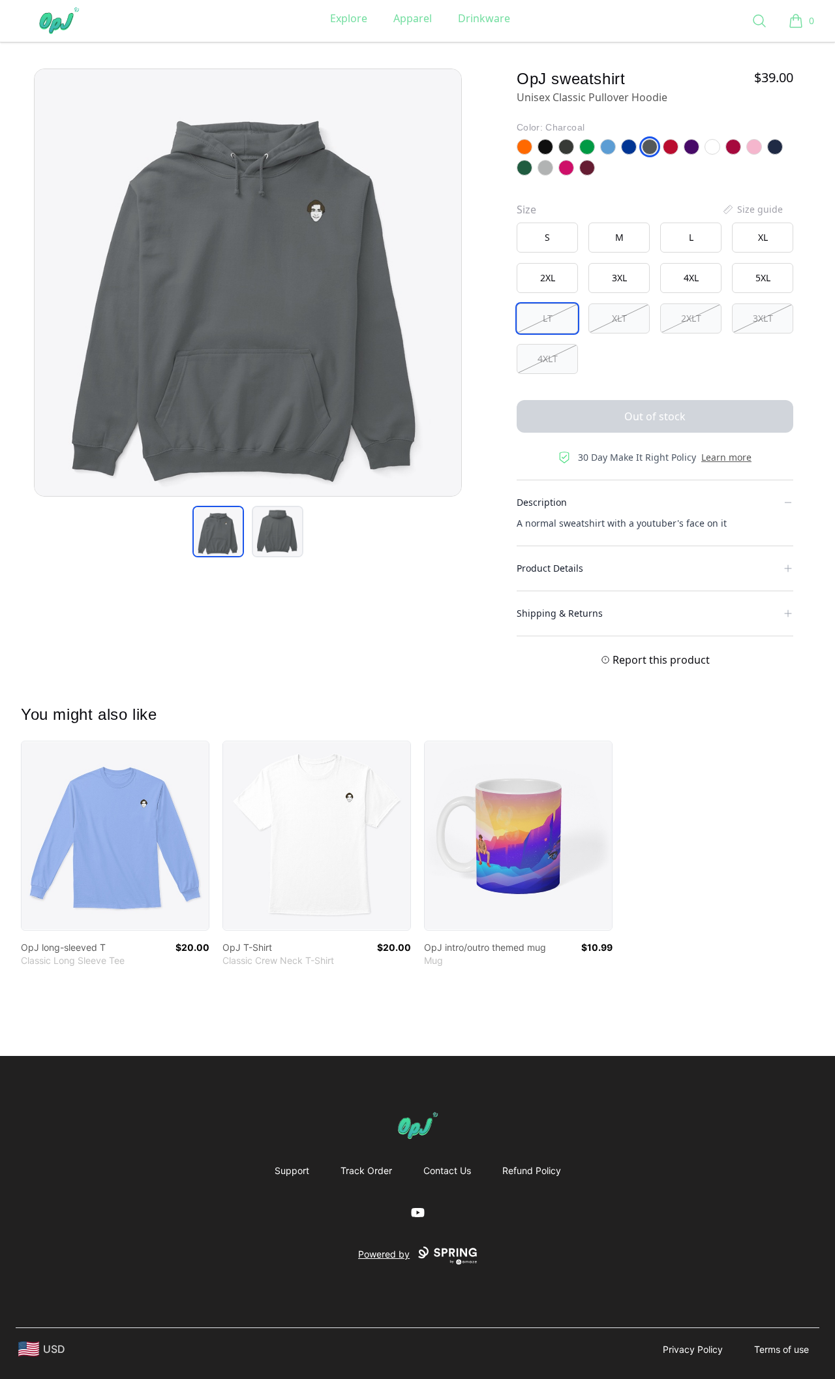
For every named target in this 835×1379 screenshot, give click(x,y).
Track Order (366, 1170)
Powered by (384, 1254)
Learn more (726, 457)
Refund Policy (531, 1170)
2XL (547, 277)
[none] (752, 209)
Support (292, 1170)
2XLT (691, 318)
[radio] (547, 238)
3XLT (763, 318)
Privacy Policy (693, 1349)
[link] (115, 835)
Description (542, 502)
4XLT (548, 358)
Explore (348, 18)
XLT (619, 318)
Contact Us (447, 1170)
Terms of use (781, 1349)
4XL (691, 277)
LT (548, 318)
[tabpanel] (248, 283)
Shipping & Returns (560, 613)
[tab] (218, 531)
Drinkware (484, 18)
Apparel (412, 18)
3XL (619, 277)
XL (763, 237)
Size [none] (526, 209)
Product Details (550, 568)
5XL (762, 277)
